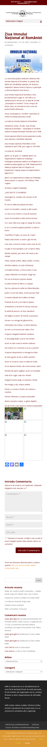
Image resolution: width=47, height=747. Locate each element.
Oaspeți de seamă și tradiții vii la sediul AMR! (22, 598)
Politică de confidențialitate (17, 724)
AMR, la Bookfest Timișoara (16, 609)
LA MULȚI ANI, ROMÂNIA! (25, 651)
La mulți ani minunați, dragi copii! (17, 601)
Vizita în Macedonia (22, 647)
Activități (34, 42)
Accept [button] (27, 743)
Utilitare (35, 724)
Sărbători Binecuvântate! (14, 605)
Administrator (12, 42)
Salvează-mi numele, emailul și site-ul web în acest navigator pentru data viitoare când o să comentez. (23, 541)
